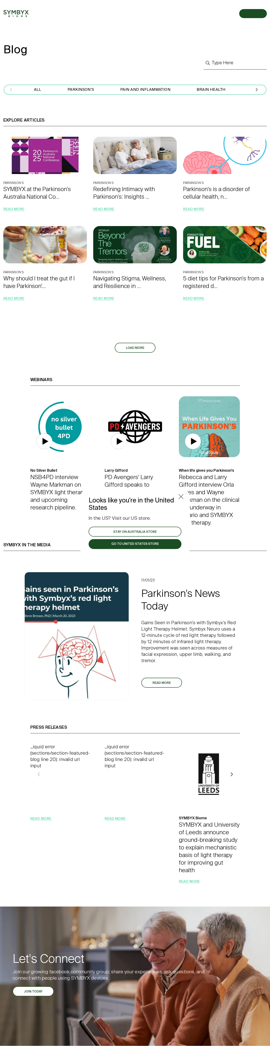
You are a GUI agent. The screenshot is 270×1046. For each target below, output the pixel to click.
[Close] (181, 496)
